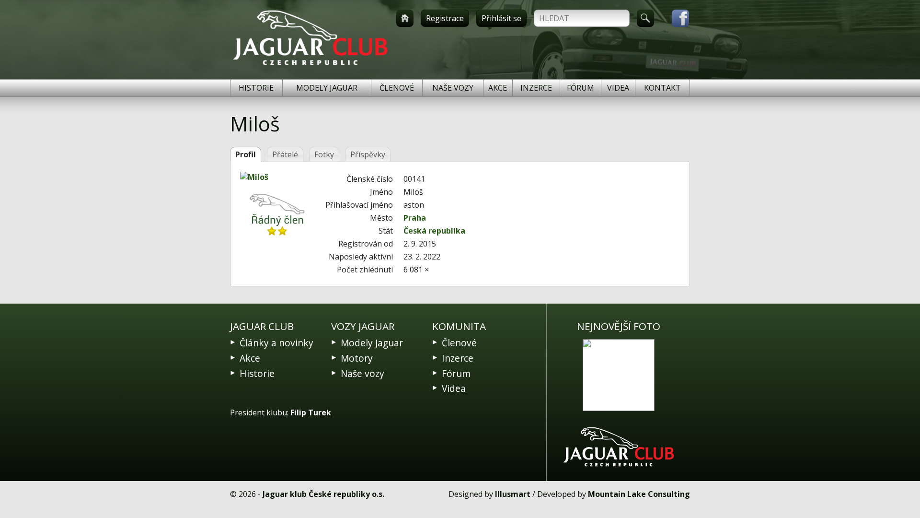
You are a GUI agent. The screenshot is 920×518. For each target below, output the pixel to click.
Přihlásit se (501, 18)
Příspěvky (367, 154)
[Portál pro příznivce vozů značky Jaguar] (310, 65)
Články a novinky (276, 342)
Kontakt (662, 87)
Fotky (324, 154)
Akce (497, 87)
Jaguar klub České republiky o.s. (323, 494)
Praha (414, 217)
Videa (618, 87)
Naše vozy (452, 87)
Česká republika (434, 230)
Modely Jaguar (326, 87)
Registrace (445, 18)
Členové (397, 87)
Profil (245, 154)
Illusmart (512, 494)
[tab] (245, 155)
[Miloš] (277, 177)
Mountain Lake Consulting (639, 494)
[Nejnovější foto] (619, 375)
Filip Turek (310, 412)
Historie (256, 87)
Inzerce (536, 87)
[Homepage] (405, 18)
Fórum (580, 87)
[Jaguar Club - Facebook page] (675, 18)
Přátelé (285, 154)
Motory (357, 358)
